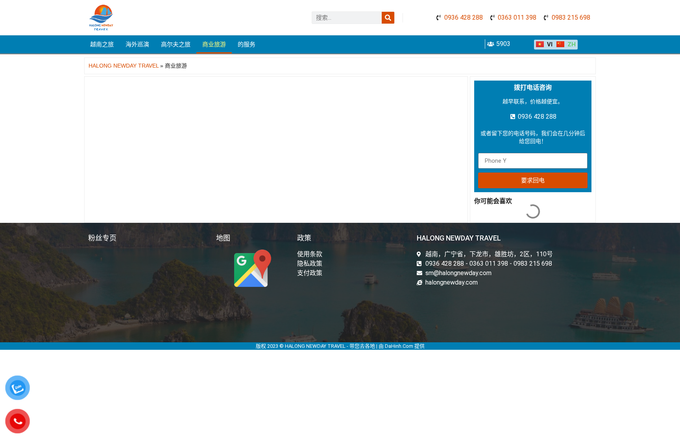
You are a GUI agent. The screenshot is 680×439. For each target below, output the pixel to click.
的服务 (246, 44)
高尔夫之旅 (175, 44)
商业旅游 (214, 44)
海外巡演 (137, 44)
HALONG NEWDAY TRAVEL (124, 65)
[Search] (388, 18)
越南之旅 (102, 44)
